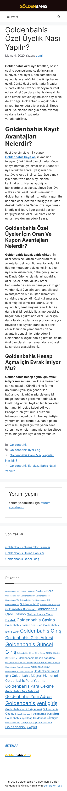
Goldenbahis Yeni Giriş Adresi (23, 709)
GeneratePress (52, 785)
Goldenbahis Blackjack (50, 604)
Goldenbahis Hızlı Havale (47, 662)
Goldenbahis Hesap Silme (19, 662)
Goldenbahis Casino (36, 619)
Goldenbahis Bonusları (20, 609)
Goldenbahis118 (29, 604)
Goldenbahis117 (12, 604)
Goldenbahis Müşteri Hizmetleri (35, 675)
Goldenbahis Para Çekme (29, 686)
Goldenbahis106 (44, 591)
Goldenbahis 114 (27, 600)
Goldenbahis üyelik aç (25, 450)
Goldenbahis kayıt (40, 666)
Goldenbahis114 (12, 600)
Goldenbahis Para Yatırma (25, 680)
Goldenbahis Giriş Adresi (29, 637)
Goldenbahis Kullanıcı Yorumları (19, 671)
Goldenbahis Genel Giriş (22, 559)
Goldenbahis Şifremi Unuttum (36, 722)
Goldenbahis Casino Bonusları (23, 625)
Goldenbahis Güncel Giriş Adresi (31, 653)
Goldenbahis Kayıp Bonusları (17, 667)
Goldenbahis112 (42, 596)
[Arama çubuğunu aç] (59, 17)
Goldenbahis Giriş (40, 631)
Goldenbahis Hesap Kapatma (37, 658)
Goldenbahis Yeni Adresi (28, 696)
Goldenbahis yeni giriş (31, 703)
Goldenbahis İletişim (45, 718)
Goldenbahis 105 (12, 591)
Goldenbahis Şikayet (21, 727)
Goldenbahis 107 (12, 596)
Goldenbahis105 (28, 591)
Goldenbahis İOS (12, 723)
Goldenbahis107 (28, 596)
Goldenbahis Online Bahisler (24, 553)
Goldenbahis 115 (42, 600)
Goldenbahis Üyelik (23, 714)
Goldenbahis (18, 444)
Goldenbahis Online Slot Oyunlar (27, 547)
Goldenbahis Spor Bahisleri (22, 691)
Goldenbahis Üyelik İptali (46, 713)
